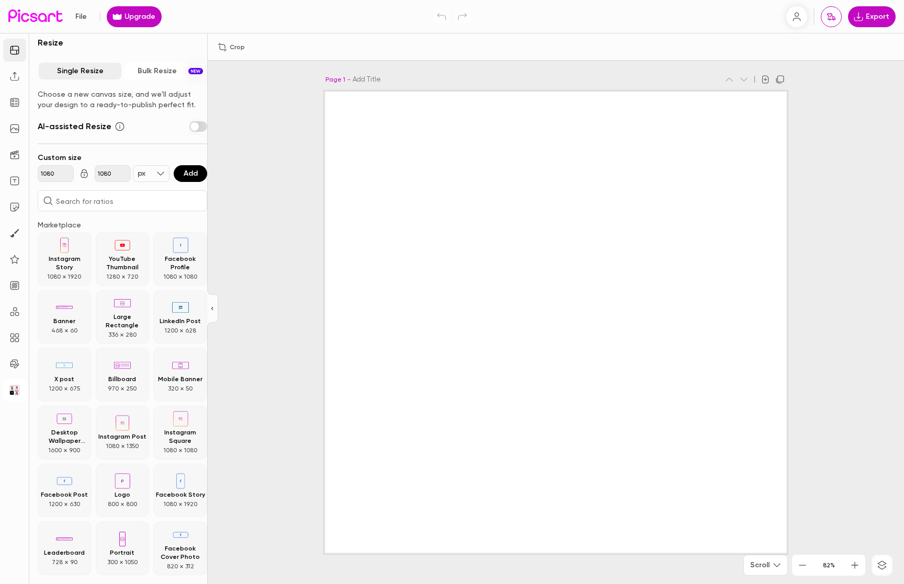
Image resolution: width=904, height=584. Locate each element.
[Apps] (14, 311)
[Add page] (765, 79)
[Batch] (14, 363)
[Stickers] (14, 207)
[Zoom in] (854, 565)
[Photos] (14, 128)
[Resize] (14, 50)
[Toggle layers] (882, 565)
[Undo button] (441, 16)
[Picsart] (35, 16)
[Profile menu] (796, 16)
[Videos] (14, 154)
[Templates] (14, 102)
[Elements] (14, 259)
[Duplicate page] (780, 79)
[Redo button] (462, 16)
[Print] (831, 16)
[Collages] (14, 337)
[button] (452, 292)
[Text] (14, 180)
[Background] (14, 285)
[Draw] (14, 233)
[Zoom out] (802, 565)
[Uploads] (14, 76)
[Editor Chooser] (212, 309)
